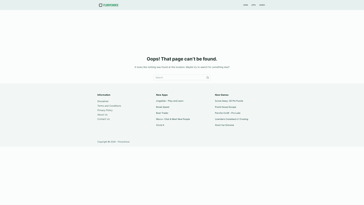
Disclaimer (103, 101)
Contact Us (103, 119)
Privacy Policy (105, 110)
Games (262, 5)
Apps (254, 5)
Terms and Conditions (109, 105)
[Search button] (207, 77)
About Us (102, 114)
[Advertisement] (182, 31)
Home (245, 5)
